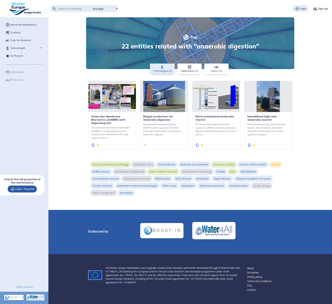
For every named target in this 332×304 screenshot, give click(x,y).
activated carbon (238, 185)
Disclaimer (253, 272)
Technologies (15, 48)
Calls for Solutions (18, 40)
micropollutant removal (106, 178)
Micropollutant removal (137, 178)
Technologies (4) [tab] (162, 69)
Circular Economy (102, 185)
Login (300, 9)
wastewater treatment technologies (137, 185)
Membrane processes (212, 185)
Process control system (253, 164)
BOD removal (183, 178)
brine (232, 171)
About (250, 268)
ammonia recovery (223, 164)
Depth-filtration (222, 178)
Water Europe (24, 286)
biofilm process (101, 171)
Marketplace (15, 72)
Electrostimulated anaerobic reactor (214, 118)
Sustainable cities (143, 164)
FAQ (249, 285)
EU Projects (14, 56)
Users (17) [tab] (216, 69)
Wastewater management (129, 171)
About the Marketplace (21, 25)
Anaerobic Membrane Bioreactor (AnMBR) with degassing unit (108, 120)
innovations (126, 192)
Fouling (220, 171)
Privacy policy (254, 276)
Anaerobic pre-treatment (194, 164)
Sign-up (320, 9)
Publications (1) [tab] (189, 69)
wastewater (188, 185)
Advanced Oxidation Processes (253, 178)
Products (13, 33)
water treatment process (163, 171)
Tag (190, 37)
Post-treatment (166, 164)
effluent (275, 164)
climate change (261, 185)
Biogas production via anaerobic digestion (158, 118)
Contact (251, 289)
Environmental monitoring (196, 171)
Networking (15, 80)
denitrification (162, 178)
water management (104, 192)
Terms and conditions (259, 281)
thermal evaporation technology (110, 164)
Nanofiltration (248, 171)
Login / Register (22, 189)
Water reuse (169, 185)
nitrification (202, 178)
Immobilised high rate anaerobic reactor (262, 118)
